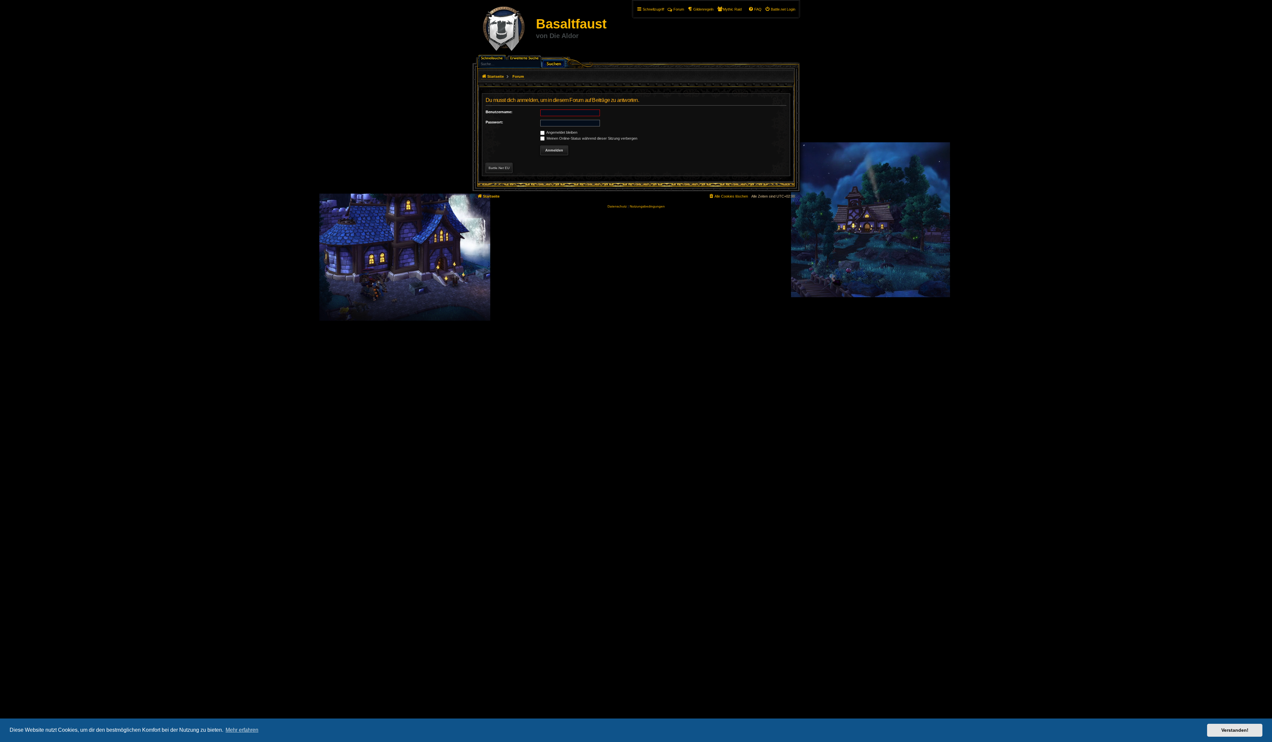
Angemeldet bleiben (561, 132)
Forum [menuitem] (678, 9)
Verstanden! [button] (1234, 730)
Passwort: (494, 122)
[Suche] (553, 63)
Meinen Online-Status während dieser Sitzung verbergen (591, 138)
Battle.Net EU (499, 168)
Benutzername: (499, 112)
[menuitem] (780, 9)
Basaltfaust (571, 24)
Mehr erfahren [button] (242, 730)
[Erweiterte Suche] (525, 57)
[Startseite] (504, 29)
